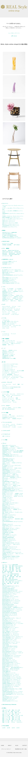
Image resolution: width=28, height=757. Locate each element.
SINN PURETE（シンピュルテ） (9, 281)
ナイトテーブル (5, 335)
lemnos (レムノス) (18, 496)
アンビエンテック (6, 376)
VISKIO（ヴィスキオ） (18, 298)
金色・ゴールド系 (6, 716)
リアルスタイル (5, 320)
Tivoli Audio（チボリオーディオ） (10, 547)
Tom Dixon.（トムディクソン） (9, 548)
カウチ (3, 288)
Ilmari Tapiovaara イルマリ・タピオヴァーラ (12, 636)
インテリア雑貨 (9, 391)
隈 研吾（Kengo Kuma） (8, 571)
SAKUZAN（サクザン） (7, 530)
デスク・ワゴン (5, 328)
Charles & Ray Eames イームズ (9, 606)
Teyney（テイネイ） (7, 544)
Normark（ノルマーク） (7, 518)
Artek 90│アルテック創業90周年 (9, 232)
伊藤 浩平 (4, 567)
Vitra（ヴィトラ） (20, 553)
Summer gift (17, 251)
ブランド (4, 443)
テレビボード (20, 342)
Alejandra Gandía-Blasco (8, 588)
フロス (22, 377)
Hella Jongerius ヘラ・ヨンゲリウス (10, 634)
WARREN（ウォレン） (18, 291)
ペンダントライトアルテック (8, 369)
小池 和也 (9, 572)
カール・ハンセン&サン (7, 310)
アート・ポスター (9, 405)
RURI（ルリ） (5, 300)
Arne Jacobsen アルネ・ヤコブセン (10, 596)
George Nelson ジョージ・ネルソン (10, 627)
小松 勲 (4, 575)
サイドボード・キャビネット (8, 342)
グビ (7, 378)
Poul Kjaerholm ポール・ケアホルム (10, 686)
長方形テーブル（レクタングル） (9, 322)
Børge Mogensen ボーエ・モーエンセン (11, 600)
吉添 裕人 (16, 583)
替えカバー (20, 300)
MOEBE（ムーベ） (17, 509)
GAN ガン (4, 350)
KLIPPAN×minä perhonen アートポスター (12, 237)
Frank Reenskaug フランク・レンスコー (11, 622)
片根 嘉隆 (11, 570)
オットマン (10, 290)
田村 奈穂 (12, 576)
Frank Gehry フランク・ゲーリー (9, 620)
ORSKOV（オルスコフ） (7, 524)
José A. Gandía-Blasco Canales (9, 646)
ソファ (6, 286)
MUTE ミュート (5, 667)
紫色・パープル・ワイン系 (17, 715)
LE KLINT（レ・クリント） (8, 500)
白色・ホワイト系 (6, 710)
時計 (3, 395)
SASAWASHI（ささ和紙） (8, 355)
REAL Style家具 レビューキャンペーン (11, 217)
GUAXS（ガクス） (6, 474)
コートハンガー (5, 343)
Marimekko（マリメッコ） (8, 506)
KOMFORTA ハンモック (7, 259)
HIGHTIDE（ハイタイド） (16, 477)
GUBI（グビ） (16, 474)
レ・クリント (13, 378)
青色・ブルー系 (15, 714)
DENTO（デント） (6, 464)
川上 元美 (18, 570)
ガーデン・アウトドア (7, 382)
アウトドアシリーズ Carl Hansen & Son (12, 387)
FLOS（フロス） (18, 468)
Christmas (4, 254)
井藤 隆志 (11, 567)
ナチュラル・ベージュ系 (7, 712)
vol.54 (13, 727)
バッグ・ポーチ (5, 424)
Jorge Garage (5, 644)
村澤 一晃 (4, 582)
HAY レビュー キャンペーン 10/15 (10, 222)
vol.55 (8, 727)
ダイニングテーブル (6, 325)
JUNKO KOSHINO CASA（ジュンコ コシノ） (12, 488)
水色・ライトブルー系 (16, 720)
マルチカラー (19, 722)
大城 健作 (11, 568)
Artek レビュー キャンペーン (8, 220)
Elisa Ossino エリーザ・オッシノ (9, 615)
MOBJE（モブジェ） (7, 509)
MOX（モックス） (6, 513)
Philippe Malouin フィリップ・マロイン (11, 680)
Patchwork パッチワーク (7, 353)
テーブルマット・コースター (8, 416)
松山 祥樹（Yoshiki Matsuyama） (10, 579)
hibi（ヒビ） (5, 480)
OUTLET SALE (5, 241)
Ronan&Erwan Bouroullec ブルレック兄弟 (12, 688)
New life (4, 250)
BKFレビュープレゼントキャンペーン (10, 224)
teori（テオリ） (16, 544)
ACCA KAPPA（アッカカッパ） (9, 279)
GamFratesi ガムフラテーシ (8, 626)
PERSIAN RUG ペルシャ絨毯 (9, 358)
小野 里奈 (4, 570)
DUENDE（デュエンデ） (8, 466)
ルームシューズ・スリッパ (8, 399)
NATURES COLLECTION (8, 517)
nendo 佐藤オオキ (6, 671)
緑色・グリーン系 (16, 718)
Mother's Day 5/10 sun (13, 250)
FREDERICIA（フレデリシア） (9, 469)
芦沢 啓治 (4, 566)
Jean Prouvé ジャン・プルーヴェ (9, 643)
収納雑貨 (4, 344)
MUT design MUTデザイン (17, 667)
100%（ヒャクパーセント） (8, 559)
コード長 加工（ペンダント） (8, 370)
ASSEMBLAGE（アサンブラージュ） (10, 454)
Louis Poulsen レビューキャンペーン (10, 225)
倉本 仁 (4, 572)
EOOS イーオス (5, 616)
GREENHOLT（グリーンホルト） (9, 473)
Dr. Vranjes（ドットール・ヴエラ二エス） (11, 269)
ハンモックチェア (15, 314)
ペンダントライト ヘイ (7, 368)
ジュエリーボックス (10, 340)
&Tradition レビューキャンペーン (9, 226)
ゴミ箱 (3, 396)
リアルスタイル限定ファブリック (9, 261)
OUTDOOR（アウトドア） (8, 262)
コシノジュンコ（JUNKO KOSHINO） (10, 574)
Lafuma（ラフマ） (19, 494)
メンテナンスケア (6, 430)
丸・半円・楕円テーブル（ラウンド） (10, 321)
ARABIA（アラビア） (17, 418)
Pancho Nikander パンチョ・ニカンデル (11, 676)
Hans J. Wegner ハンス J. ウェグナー (10, 631)
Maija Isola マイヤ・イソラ (8, 659)
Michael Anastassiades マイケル (9, 662)
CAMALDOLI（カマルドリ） (8, 280)
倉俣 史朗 (18, 571)
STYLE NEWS (5, 725)
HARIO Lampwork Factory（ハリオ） (10, 476)
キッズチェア (17, 309)
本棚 (3, 340)
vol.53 (18, 727)
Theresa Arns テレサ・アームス (9, 698)
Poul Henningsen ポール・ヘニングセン (11, 684)
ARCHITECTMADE (17, 452)
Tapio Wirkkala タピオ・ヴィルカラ (10, 696)
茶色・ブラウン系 (15, 711)
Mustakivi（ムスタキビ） (8, 516)
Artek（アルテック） (7, 453)
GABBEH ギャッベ (6, 357)
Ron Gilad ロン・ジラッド (8, 690)
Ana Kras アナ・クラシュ (8, 595)
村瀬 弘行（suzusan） (14, 582)
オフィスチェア (5, 314)
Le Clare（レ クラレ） (7, 498)
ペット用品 (4, 439)
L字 (15, 290)
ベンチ (19, 306)
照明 (19, 384)
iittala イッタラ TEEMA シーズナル (10, 236)
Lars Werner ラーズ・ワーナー (9, 654)
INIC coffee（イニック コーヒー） (10, 484)
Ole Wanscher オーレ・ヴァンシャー (10, 675)
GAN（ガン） (14, 300)
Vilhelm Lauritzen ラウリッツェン (10, 700)
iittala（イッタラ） (6, 482)
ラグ (22, 384)
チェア (4, 304)
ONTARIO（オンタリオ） (8, 299)
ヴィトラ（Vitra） (17, 407)
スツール (14, 306)
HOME (2, 745)
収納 (17, 398)
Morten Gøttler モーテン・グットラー (10, 666)
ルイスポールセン (15, 377)
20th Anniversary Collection (9, 704)
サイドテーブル (5, 326)
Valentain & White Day (14, 254)
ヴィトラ (4, 311)
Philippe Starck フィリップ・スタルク (11, 682)
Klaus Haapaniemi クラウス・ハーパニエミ (12, 651)
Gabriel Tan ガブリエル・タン (9, 624)
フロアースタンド (15, 372)
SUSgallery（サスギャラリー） (9, 417)
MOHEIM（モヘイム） (7, 510)
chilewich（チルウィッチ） (8, 351)
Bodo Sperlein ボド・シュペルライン (10, 602)
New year (19, 253)
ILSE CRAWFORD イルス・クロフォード (11, 638)
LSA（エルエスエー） (7, 496)
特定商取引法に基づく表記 (21, 749)
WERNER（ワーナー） (7, 555)
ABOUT (9, 745)
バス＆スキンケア (6, 427)
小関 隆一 (19, 568)
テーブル (4, 318)
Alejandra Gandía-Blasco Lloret (9, 590)
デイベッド (20, 290)
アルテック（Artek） (7, 407)
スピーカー (18, 399)
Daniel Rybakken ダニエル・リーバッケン (12, 608)
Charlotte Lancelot (6, 607)
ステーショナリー (6, 400)
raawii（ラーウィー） (7, 526)
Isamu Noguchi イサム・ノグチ (9, 639)
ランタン (15, 402)
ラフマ (13, 311)
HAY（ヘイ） (11, 344)
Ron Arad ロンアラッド (7, 687)
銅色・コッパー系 (6, 718)
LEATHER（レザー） (7, 264)
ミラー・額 (9, 396)
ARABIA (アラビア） (7, 452)
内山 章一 (4, 568)
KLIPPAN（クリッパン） (7, 492)
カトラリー (4, 414)
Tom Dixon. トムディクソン (8, 699)
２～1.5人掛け (18, 288)
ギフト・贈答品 (5, 248)
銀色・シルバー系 (16, 716)
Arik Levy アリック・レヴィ (8, 598)
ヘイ (9, 311)
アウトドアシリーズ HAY (7, 388)
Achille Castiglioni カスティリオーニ (10, 586)
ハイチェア (14, 313)
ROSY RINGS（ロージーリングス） (10, 277)
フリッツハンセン (6, 313)
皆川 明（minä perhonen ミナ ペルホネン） (12, 580)
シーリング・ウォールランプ (8, 373)
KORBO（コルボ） (19, 493)
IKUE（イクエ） (16, 482)
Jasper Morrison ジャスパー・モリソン (11, 642)
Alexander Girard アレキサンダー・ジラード (12, 591)
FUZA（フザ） (18, 299)
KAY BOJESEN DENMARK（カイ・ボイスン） (12, 490)
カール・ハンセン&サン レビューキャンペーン (12, 218)
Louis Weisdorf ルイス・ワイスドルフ (10, 656)
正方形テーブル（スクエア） (8, 324)
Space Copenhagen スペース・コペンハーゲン (13, 694)
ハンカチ (14, 427)
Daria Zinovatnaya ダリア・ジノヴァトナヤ (12, 610)
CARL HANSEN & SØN (7, 460)
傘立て (13, 400)
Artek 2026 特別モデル (7, 233)
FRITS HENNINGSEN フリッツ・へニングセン (12, 623)
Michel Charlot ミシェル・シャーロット (11, 663)
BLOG (16, 745)
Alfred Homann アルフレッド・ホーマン (11, 592)
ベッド (3, 331)
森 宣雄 (4, 583)
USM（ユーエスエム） (16, 343)
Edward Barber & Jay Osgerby (9, 612)
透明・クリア (18, 712)
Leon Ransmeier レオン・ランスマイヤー (11, 655)
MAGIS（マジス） (6, 505)
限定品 (3, 230)
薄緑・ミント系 (5, 722)
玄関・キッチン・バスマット (8, 354)
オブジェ (8, 395)
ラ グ (3, 348)
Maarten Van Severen (7, 658)
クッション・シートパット (8, 398)
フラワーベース (20, 394)
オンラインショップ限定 (7, 243)
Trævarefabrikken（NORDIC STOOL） (11, 556)
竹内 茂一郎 (5, 576)
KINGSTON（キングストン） (8, 292)
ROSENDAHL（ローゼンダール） (9, 529)
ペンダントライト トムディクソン (9, 366)
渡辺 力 (4, 584)
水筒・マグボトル (6, 436)
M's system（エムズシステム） (9, 514)
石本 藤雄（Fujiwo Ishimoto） (16, 566)
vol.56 (3, 727)
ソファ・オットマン (6, 384)
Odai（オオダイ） (6, 273)
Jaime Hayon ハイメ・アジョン (9, 640)
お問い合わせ (14, 35)
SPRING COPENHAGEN (8, 537)
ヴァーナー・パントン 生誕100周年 (10, 564)
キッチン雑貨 (9, 412)
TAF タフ (4, 695)
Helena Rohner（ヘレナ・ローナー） (10, 635)
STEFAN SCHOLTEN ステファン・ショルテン (12, 691)
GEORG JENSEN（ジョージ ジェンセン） (11, 472)
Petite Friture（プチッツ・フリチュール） (11, 525)
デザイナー (4, 562)
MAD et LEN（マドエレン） (8, 272)
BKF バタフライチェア (7, 309)
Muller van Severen (14, 668)
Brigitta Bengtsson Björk (8, 604)
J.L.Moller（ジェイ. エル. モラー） (10, 486)
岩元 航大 (18, 567)
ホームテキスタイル (16, 395)
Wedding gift (12, 253)
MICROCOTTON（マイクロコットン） (11, 508)
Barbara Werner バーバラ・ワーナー (10, 599)
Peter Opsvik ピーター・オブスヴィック (11, 679)
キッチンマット (20, 416)
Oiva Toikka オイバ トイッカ (8, 672)
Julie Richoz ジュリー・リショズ (9, 647)
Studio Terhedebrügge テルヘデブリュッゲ (12, 692)
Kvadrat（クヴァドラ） (7, 494)
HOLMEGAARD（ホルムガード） (9, 481)
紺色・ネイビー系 (6, 714)
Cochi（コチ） (19, 295)
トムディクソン (5, 377)
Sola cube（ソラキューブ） (8, 536)
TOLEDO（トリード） (7, 296)
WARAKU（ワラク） (7, 291)
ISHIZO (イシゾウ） (6, 485)
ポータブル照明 (20, 370)
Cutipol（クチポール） (17, 462)
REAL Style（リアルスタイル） (9, 445)
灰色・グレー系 (5, 711)
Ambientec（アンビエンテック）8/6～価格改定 (12, 450)
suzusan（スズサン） (7, 541)
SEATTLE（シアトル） (7, 294)
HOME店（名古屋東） (7, 244)
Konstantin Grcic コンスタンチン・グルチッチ (12, 652)
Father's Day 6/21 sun (7, 251)
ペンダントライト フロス (7, 365)
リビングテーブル (17, 325)
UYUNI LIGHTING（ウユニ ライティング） (12, 552)
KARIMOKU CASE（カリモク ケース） (11, 489)
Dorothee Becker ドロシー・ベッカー (10, 611)
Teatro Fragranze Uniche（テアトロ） (11, 283)
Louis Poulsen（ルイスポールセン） (10, 502)
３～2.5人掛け (10, 288)
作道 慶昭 (9, 575)
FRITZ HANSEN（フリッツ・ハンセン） (11, 470)
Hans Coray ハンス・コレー (8, 630)
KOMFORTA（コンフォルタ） (9, 448)
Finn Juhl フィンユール (7, 619)
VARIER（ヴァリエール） (8, 553)
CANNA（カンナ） (6, 298)
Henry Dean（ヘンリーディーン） (10, 478)
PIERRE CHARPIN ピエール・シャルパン (11, 683)
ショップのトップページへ (14, 33)
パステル (13, 722)
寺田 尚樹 (18, 576)
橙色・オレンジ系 (16, 719)
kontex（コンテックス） (7, 493)
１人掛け (4, 290)
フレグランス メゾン (6, 267)
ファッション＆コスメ (7, 422)
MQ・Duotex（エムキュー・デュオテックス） (12, 512)
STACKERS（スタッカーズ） (9, 538)
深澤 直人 (4, 578)
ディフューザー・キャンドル (8, 394)
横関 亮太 (9, 583)
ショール (13, 424)
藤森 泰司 (11, 578)
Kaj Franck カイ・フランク (8, 650)
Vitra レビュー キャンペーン (8, 221)
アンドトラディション (17, 376)
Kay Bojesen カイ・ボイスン (8, 648)
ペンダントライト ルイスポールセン (10, 364)
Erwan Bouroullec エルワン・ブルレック (11, 618)
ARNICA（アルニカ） (19, 296)
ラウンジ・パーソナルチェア (8, 307)
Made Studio (5, 668)
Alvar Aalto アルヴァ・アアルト (9, 594)
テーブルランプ (5, 372)
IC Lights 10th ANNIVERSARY (9, 235)
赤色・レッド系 (5, 715)
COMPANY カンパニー (18, 607)
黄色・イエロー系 (6, 719)
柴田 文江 (16, 575)
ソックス (20, 427)
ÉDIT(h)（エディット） (7, 271)
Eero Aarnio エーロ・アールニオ (9, 614)
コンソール (13, 326)
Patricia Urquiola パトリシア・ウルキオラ (11, 678)
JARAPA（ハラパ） (13, 350)
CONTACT (24, 745)
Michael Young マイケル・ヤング (9, 664)
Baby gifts (4, 253)
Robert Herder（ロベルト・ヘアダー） (11, 528)
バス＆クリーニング (6, 402)
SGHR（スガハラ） (6, 533)
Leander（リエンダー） (7, 497)
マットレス (13, 333)
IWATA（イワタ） (17, 485)
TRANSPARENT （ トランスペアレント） (11, 549)
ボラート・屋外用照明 (7, 374)
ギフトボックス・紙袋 (7, 255)
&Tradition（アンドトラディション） (10, 557)
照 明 (3, 362)
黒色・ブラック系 (16, 710)
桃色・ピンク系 (5, 720)
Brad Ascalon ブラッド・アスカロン (10, 603)
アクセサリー (19, 424)
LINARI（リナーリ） (19, 271)
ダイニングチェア (6, 306)
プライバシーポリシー (6, 749)
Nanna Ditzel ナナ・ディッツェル (10, 670)
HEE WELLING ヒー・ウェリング (9, 632)
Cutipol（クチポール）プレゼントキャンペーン (12, 216)
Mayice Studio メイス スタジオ (9, 660)
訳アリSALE (16, 244)
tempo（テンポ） (6, 545)
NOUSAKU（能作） (19, 518)
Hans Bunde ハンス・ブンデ (8, 628)
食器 (10, 414)
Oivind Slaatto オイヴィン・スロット (10, 674)
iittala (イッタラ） (6, 418)
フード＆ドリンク (6, 434)
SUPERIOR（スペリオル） (8, 295)
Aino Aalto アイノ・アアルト (8, 587)
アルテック (17, 310)
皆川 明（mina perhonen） (8, 409)
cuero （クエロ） (6, 462)
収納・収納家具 (9, 338)
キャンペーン (5, 203)
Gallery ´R (19, 448)
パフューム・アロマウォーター (9, 425)
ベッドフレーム (5, 333)
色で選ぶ (4, 708)
